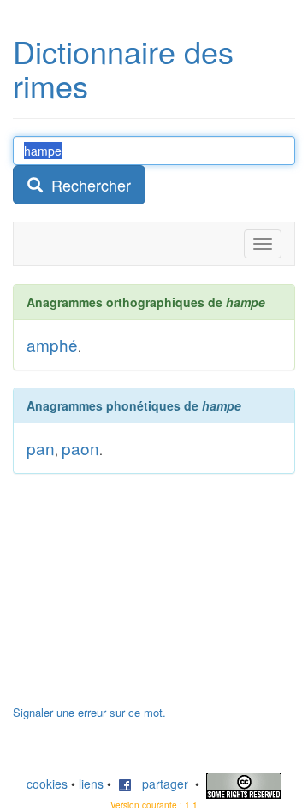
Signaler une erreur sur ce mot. (89, 712)
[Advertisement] (141, 598)
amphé (52, 344)
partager (160, 783)
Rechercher (87, 185)
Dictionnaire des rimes (123, 68)
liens (91, 783)
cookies (47, 783)
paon (80, 447)
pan (41, 447)
